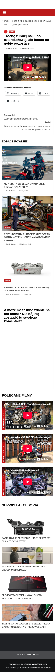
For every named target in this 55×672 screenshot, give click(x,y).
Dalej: (27, 126)
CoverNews (24, 667)
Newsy (11, 31)
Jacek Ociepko (11, 48)
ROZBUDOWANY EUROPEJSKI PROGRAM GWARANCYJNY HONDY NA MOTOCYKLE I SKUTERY (27, 237)
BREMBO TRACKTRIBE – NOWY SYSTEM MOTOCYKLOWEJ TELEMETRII (22, 597)
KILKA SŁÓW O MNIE (27, 654)
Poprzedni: (21, 117)
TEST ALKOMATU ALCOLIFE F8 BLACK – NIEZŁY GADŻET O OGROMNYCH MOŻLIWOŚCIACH (26, 625)
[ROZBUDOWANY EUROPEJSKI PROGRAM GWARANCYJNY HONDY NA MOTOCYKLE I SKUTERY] (27, 213)
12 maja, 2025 (24, 191)
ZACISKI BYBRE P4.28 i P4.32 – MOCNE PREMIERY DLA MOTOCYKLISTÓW (26, 539)
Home (5, 21)
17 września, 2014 (26, 48)
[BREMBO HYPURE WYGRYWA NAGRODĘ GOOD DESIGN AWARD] (27, 267)
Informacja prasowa (12, 294)
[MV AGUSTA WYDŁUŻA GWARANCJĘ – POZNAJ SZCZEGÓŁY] (27, 163)
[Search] (50, 12)
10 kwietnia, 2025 (25, 244)
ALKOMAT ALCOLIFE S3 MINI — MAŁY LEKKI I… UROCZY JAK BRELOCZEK (25, 568)
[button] (4, 12)
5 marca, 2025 (27, 294)
